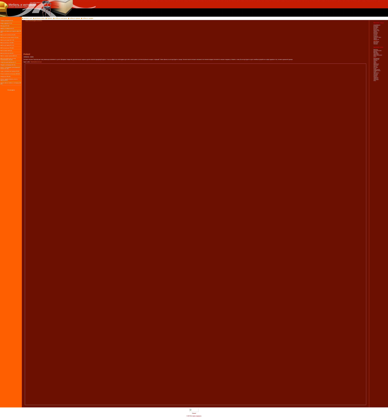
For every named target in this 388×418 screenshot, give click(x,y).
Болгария (376, 27)
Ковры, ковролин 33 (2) (6, 23)
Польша (375, 33)
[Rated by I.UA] (194, 411)
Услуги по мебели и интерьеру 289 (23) (10, 73)
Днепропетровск (377, 50)
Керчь (375, 56)
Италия (375, 28)
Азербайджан (377, 25)
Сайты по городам (88, 18)
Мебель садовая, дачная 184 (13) (9, 55)
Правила (49, 18)
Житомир (376, 52)
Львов (375, 62)
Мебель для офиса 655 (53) (7, 45)
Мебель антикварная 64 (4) (7, 28)
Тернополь (376, 72)
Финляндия (376, 41)
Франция (376, 42)
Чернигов (376, 78)
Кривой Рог (376, 59)
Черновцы (376, 79)
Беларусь (376, 26)
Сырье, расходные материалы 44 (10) (10, 71)
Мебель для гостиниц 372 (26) (8, 34)
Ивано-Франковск (378, 55)
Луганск (375, 60)
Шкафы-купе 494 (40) (6, 76)
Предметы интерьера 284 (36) (8, 64)
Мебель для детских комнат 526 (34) (9, 37)
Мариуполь (376, 63)
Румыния (376, 36)
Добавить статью (40, 18)
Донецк (375, 51)
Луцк (375, 61)
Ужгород (376, 73)
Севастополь (377, 69)
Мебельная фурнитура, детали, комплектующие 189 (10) (8, 59)
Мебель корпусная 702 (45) (7, 48)
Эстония (376, 43)
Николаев (376, 65)
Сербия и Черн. (377, 37)
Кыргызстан (376, 30)
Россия (375, 35)
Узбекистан (376, 39)
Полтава (376, 67)
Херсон (375, 76)
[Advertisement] (82, 36)
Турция (375, 38)
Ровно (375, 68)
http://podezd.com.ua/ (36, 61)
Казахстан (376, 29)
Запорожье (376, 53)
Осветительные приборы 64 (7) (8, 62)
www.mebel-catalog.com (36, 2)
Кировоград (376, 58)
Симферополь (377, 70)
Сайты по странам (75, 18)
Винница (376, 49)
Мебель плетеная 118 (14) (7, 53)
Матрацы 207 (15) (5, 25)
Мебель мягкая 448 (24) (6, 50)
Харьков (375, 75)
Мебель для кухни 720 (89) (7, 42)
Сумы (375, 71)
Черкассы (376, 77)
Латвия (375, 31)
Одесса (375, 66)
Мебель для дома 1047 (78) (7, 40)
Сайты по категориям (61, 18)
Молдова (376, 32)
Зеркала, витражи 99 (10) (7, 20)
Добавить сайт (28, 18)
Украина (376, 40)
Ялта (375, 80)
